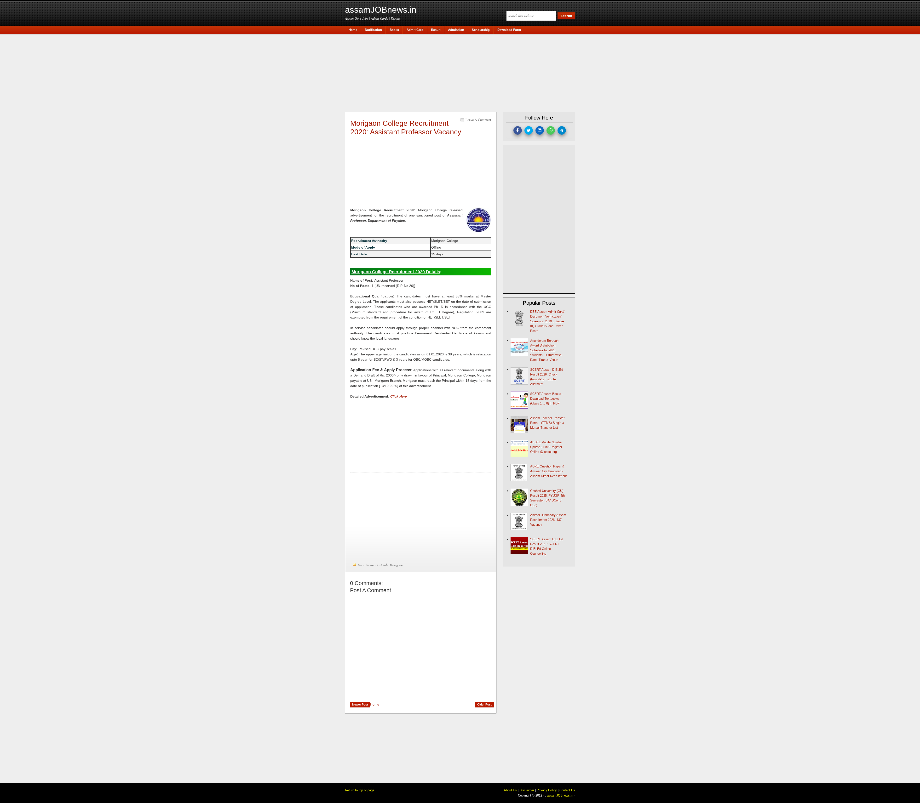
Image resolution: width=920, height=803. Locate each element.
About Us (510, 790)
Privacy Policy (547, 790)
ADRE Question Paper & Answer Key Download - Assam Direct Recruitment (548, 471)
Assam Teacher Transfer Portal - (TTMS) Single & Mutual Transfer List (547, 422)
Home (374, 704)
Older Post (484, 704)
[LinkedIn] (539, 130)
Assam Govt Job (377, 565)
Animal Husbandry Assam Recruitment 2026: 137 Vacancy (548, 519)
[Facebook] (517, 130)
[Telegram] (562, 130)
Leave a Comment (478, 119)
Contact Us (567, 790)
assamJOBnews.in (380, 10)
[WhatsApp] (550, 130)
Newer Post (360, 704)
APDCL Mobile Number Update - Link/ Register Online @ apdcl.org (546, 447)
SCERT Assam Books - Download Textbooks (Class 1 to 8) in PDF (546, 398)
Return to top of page (359, 790)
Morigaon (396, 565)
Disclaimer (526, 790)
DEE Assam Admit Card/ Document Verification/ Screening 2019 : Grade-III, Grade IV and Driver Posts (547, 321)
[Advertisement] (462, 72)
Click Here (398, 396)
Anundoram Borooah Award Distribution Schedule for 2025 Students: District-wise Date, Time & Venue (546, 350)
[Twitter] (528, 130)
